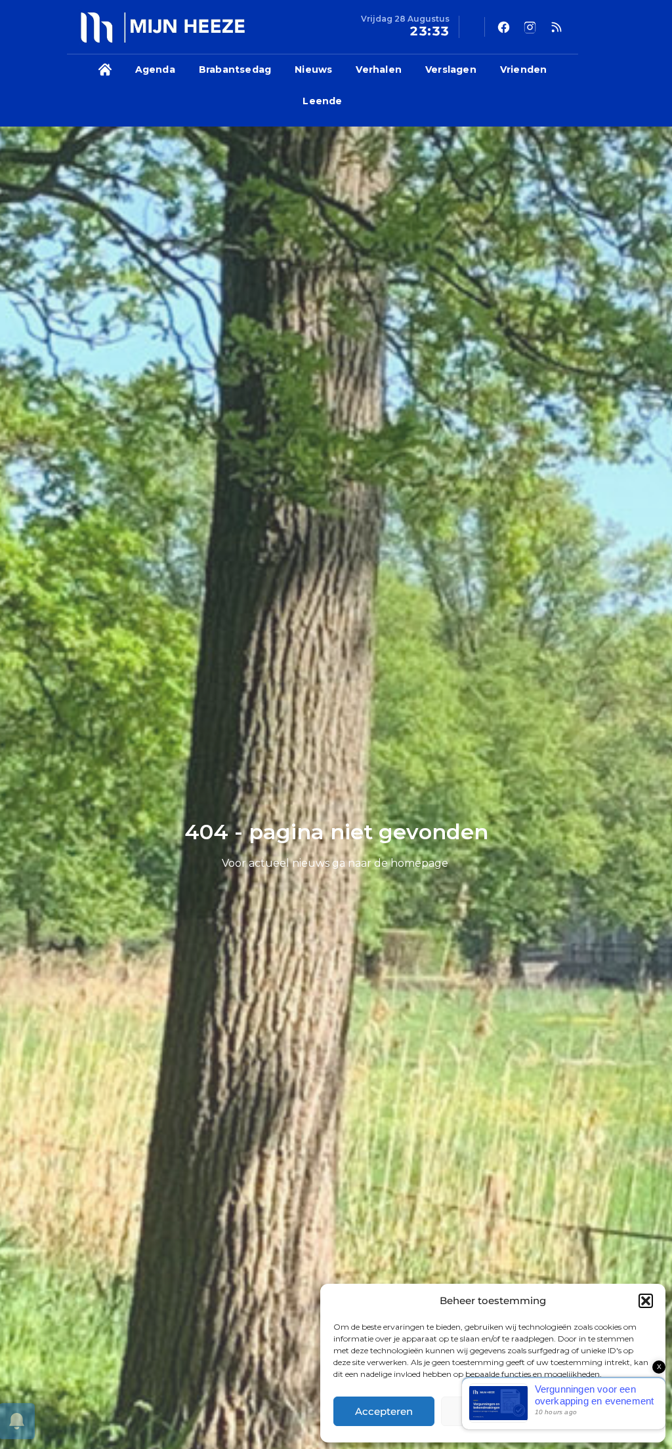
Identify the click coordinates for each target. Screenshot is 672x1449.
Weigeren (491, 1411)
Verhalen (379, 69)
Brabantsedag (235, 69)
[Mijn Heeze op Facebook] (504, 27)
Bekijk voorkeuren (600, 1411)
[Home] (105, 70)
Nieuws (313, 69)
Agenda (155, 69)
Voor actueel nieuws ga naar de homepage (335, 863)
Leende (322, 101)
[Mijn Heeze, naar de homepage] (163, 27)
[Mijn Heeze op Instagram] (530, 27)
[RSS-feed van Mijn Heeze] (556, 27)
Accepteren (384, 1411)
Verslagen (450, 69)
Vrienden (523, 69)
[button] (645, 1300)
